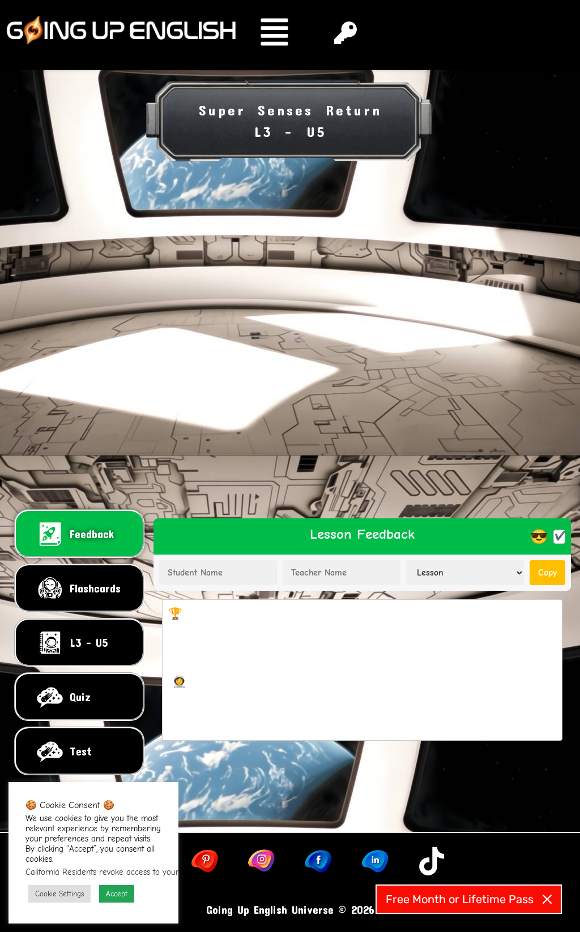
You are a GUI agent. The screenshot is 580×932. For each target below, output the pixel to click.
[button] (281, 35)
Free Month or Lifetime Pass (460, 899)
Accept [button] (116, 894)
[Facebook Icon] (318, 861)
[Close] (547, 899)
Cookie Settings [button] (59, 894)
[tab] (79, 533)
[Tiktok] (431, 861)
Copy (547, 573)
